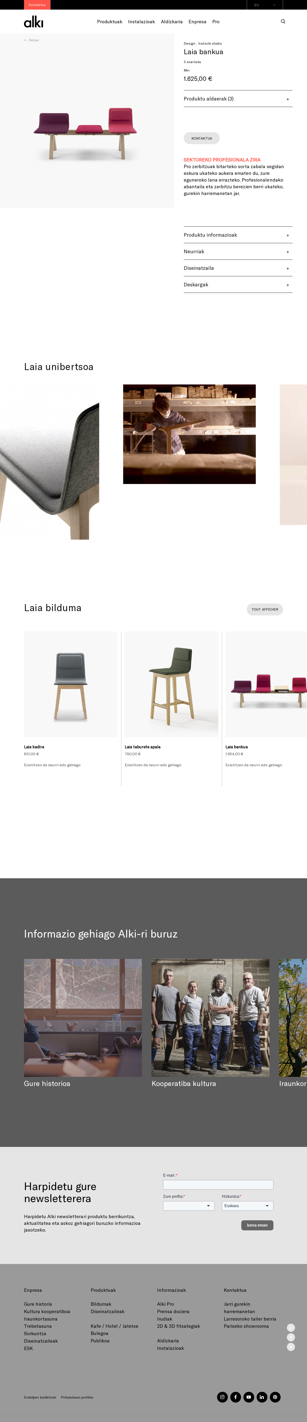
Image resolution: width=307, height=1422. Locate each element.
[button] (283, 21)
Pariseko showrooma (246, 1326)
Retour (34, 40)
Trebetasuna (38, 1326)
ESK (28, 1348)
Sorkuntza (35, 1333)
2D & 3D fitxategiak (178, 1326)
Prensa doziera (173, 1311)
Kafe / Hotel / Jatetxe (114, 1326)
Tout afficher (265, 609)
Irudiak (164, 1319)
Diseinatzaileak (41, 1341)
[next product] (291, 1328)
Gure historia (38, 1304)
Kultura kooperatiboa (47, 1311)
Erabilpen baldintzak (40, 1397)
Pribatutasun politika (77, 1397)
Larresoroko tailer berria (250, 1319)
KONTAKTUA (201, 138)
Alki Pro (165, 1304)
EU (256, 5)
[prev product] (291, 1337)
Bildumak (101, 1304)
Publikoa (100, 1340)
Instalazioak (170, 1348)
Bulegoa (99, 1333)
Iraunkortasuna (41, 1319)
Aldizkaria (168, 1340)
